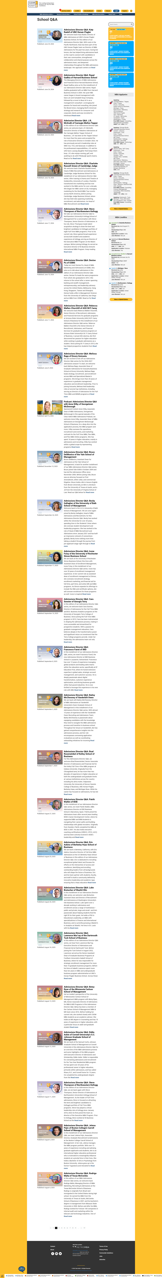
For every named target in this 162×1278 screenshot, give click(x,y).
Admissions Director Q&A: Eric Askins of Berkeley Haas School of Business (80, 844)
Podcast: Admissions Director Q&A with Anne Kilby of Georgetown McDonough (80, 404)
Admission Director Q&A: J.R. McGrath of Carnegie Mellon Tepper (81, 121)
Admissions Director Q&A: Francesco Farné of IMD (76, 648)
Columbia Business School (20, 1275)
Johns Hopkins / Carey (137, 1275)
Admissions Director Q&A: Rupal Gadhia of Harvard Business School (80, 76)
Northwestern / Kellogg (70, 1275)
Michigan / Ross (9, 1275)
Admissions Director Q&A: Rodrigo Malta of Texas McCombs (80, 1174)
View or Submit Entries (121, 209)
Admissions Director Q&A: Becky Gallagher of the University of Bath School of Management (80, 503)
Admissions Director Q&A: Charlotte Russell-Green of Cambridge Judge (81, 164)
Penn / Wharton (90, 1275)
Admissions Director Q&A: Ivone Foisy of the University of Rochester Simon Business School (81, 553)
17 (84, 1228)
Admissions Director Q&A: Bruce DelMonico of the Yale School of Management (79, 454)
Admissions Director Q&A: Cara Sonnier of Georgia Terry (78, 600)
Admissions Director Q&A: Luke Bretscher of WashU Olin (79, 888)
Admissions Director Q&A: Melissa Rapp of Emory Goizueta (80, 354)
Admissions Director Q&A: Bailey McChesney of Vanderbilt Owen (79, 696)
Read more (76, 116)
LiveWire (2, 1276)
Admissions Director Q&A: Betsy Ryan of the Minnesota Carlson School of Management (79, 989)
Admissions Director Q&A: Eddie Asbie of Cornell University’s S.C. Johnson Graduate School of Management (79, 1036)
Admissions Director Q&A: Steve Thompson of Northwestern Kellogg (81, 210)
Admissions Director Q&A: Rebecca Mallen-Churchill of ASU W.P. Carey (80, 306)
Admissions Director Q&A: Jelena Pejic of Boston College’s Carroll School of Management (80, 1128)
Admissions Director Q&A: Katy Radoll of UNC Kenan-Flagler (78, 30)
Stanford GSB (80, 1275)
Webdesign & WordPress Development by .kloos (81, 1270)
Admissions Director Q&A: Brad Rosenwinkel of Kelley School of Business (79, 754)
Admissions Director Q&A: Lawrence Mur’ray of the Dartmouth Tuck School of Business (80, 935)
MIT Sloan (58, 1275)
